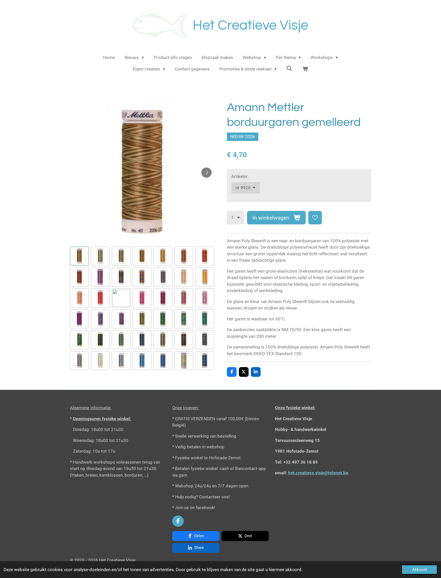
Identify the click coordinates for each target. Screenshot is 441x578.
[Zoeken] (289, 68)
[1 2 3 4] (235, 217)
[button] (79, 256)
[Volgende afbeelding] (206, 172)
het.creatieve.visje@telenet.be (318, 472)
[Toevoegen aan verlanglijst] (315, 217)
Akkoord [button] (419, 569)
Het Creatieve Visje (250, 25)
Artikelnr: (240, 176)
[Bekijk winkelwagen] (305, 69)
